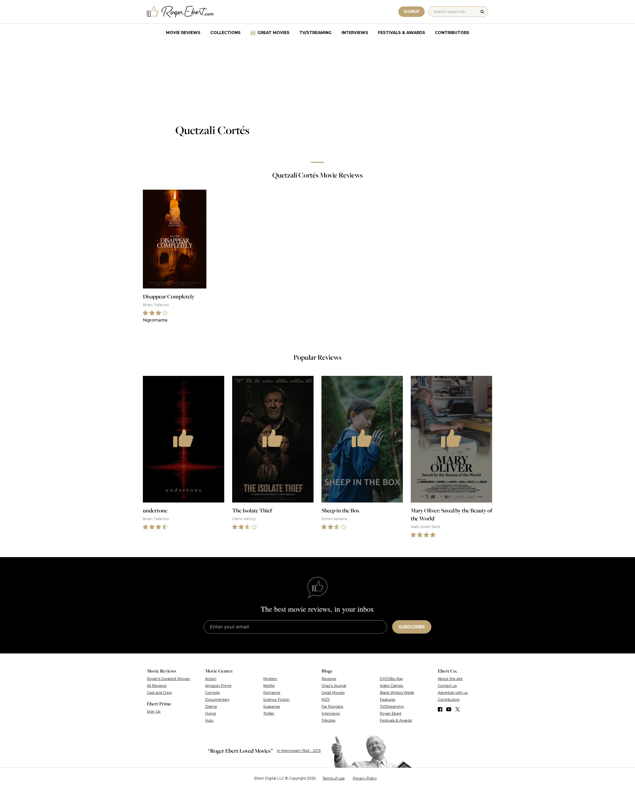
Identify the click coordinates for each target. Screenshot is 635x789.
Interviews (355, 32)
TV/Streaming (315, 32)
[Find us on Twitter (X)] (457, 709)
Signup (411, 11)
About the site (450, 679)
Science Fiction (276, 699)
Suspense (271, 706)
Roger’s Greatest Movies (168, 679)
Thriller (268, 713)
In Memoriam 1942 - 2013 (299, 751)
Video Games (391, 685)
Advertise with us (453, 692)
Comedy (212, 692)
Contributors (452, 32)
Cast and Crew (159, 692)
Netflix (269, 685)
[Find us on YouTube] (448, 709)
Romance (271, 692)
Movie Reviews (183, 32)
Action (210, 679)
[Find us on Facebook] (440, 709)
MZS (325, 699)
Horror (210, 713)
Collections (225, 32)
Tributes (328, 720)
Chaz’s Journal (333, 685)
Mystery (270, 679)
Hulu (209, 720)
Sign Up (153, 711)
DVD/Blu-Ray (391, 679)
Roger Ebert (390, 713)
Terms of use (333, 778)
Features (387, 699)
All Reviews (156, 685)
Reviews (328, 679)
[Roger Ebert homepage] (180, 12)
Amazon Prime (218, 685)
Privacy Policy (365, 778)
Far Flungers (332, 706)
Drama (211, 706)
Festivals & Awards (401, 32)
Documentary (217, 699)
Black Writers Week (397, 692)
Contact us (447, 685)
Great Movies (273, 32)
